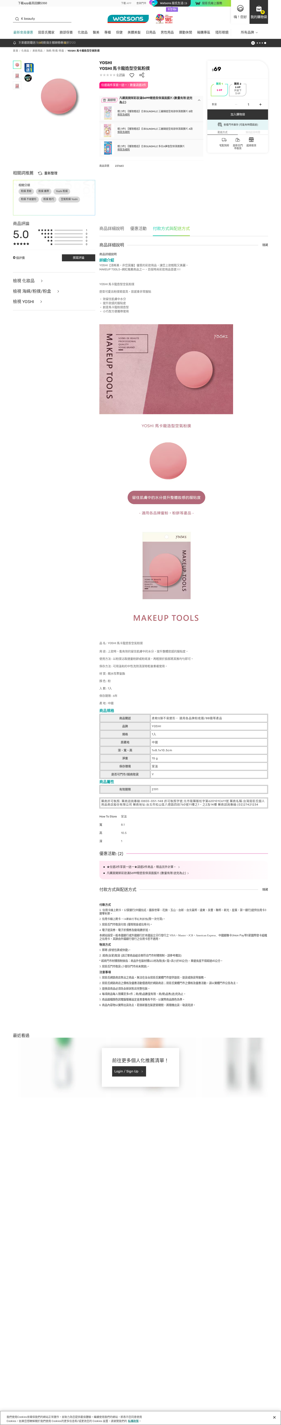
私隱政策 (133, 1420)
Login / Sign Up (126, 1071)
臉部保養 (66, 32)
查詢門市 (141, 3)
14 (135, 918)
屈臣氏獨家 (46, 32)
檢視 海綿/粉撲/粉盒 (32, 291)
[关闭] (274, 1417)
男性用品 (167, 32)
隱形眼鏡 (222, 32)
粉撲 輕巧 (48, 199)
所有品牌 (247, 32)
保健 (119, 32)
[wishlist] (132, 75)
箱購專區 (203, 32)
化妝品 (83, 32)
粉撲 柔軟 (26, 191)
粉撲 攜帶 (43, 191)
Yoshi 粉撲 (62, 191)
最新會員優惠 (23, 32)
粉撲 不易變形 (28, 199)
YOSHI (105, 62)
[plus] (260, 104)
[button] (259, 12)
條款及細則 (123, 114)
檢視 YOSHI (24, 302)
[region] (140, 1418)
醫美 (96, 32)
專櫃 (107, 32)
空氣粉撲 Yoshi (69, 199)
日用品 (151, 32)
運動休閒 (185, 32)
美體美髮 (134, 32)
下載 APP (126, 3)
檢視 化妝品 (24, 281)
